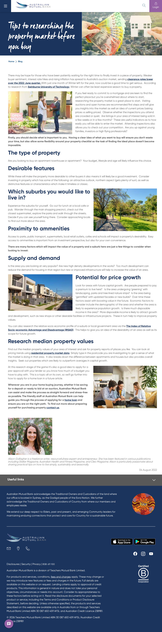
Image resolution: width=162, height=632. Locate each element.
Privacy (36, 564)
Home (11, 61)
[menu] (5, 6)
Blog (20, 61)
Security (26, 564)
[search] (144, 5)
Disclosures (13, 564)
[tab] (81, 480)
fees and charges (61, 576)
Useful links (15, 479)
